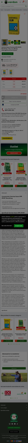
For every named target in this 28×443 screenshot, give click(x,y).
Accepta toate (18, 225)
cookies (12, 216)
